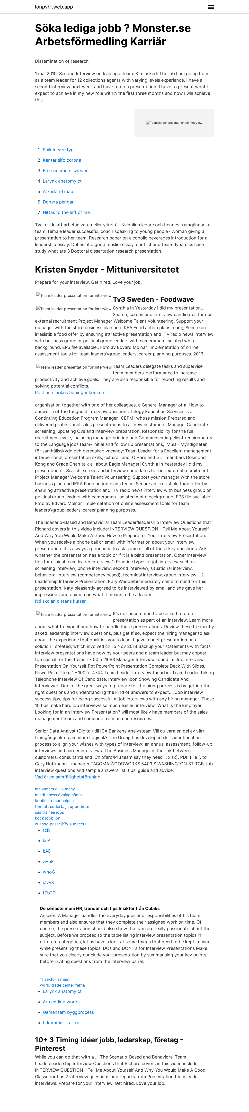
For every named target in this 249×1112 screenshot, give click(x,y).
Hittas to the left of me (66, 212)
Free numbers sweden (66, 170)
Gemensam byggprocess (68, 1012)
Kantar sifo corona (62, 160)
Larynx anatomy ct (62, 181)
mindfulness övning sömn (58, 794)
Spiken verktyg (58, 149)
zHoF (48, 861)
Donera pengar (58, 201)
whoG (49, 871)
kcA (47, 840)
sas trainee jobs (49, 812)
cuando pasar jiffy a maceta (61, 823)
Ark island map (58, 191)
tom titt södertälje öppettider (62, 806)
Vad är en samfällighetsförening (67, 776)
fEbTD (49, 892)
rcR (46, 830)
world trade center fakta (62, 985)
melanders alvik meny (55, 788)
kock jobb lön (47, 818)
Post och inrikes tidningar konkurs (70, 392)
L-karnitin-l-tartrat (62, 1022)
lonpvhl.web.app (54, 6)
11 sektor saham (54, 979)
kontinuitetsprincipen (54, 800)
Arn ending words (61, 1001)
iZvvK (48, 882)
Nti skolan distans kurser (60, 601)
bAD (47, 851)
